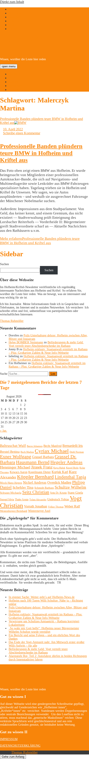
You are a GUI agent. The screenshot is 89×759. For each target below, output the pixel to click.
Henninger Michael (15, 467)
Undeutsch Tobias (58, 499)
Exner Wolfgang (15, 456)
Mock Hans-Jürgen (11, 482)
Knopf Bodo (72, 467)
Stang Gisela (75, 492)
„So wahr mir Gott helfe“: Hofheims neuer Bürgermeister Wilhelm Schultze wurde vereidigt (44, 630)
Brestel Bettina (10, 451)
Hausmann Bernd (32, 462)
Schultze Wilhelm (70, 487)
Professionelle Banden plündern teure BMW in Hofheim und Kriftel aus (41, 153)
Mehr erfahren (40, 241)
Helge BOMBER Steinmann (26, 342)
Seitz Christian (35, 492)
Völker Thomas (56, 506)
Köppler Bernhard (35, 477)
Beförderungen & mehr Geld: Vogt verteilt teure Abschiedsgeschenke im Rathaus (46, 344)
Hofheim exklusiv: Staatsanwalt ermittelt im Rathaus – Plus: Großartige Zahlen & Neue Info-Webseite (48, 351)
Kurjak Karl (60, 472)
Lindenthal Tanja (70, 477)
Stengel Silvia (7, 499)
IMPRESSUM (8, 739)
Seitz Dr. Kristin (58, 492)
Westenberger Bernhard (13, 510)
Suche (3, 373)
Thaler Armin (22, 499)
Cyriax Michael (52, 451)
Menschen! (16, 86)
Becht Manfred (52, 446)
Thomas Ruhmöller (12, 321)
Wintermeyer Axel (39, 510)
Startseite (15, 74)
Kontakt (14, 89)
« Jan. (3, 430)
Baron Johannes (35, 446)
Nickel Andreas (34, 482)
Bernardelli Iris (72, 446)
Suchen (4, 264)
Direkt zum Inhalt (12, 2)
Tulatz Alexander (37, 499)
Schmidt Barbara (44, 487)
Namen (14, 82)
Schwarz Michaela (10, 492)
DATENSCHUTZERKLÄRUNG (20, 745)
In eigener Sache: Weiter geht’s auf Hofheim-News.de (42, 597)
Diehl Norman (77, 452)
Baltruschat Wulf (13, 446)
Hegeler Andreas (66, 462)
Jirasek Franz (41, 467)
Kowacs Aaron (18, 472)
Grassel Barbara (43, 457)
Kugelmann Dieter (39, 472)
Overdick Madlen (59, 482)
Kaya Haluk (59, 467)
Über (12, 78)
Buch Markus (27, 452)
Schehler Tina (23, 487)
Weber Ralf (72, 506)
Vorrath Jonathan (35, 506)
